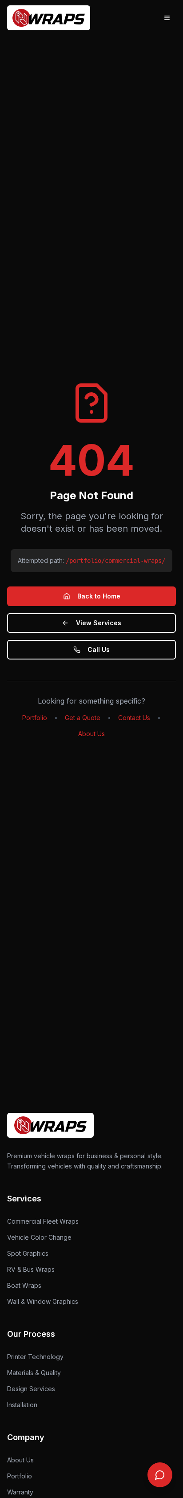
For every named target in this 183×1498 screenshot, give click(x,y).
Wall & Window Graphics (42, 1301)
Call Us (99, 649)
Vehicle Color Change (39, 1237)
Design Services (31, 1388)
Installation (22, 1404)
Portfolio (34, 717)
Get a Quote (82, 717)
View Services (98, 623)
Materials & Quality (34, 1372)
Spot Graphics (27, 1253)
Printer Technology (35, 1356)
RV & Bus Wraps (31, 1269)
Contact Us (134, 717)
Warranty (20, 1492)
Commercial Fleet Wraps (43, 1221)
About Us (91, 733)
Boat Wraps (24, 1285)
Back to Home (98, 596)
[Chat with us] (159, 1474)
